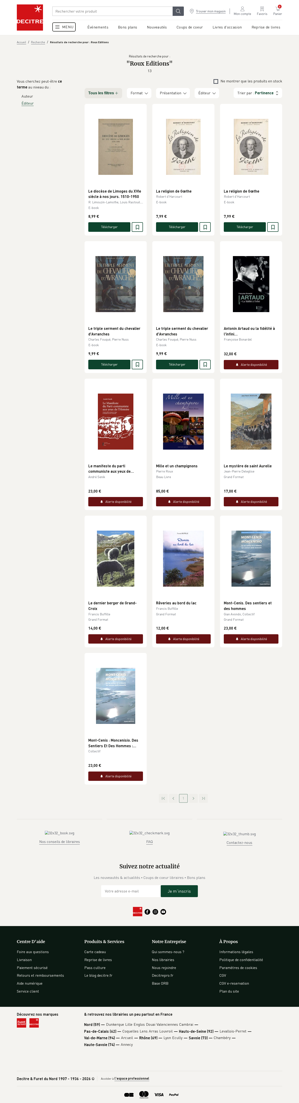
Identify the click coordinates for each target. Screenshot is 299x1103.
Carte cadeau (95, 951)
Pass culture (95, 967)
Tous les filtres (101, 93)
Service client (28, 991)
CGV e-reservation (234, 983)
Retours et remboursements (40, 975)
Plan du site (229, 991)
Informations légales (236, 951)
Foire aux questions (33, 951)
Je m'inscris (179, 891)
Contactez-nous (239, 842)
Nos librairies (163, 959)
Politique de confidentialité (241, 959)
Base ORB (160, 983)
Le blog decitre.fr (98, 975)
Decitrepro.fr (162, 975)
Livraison (24, 959)
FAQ (149, 841)
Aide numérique (30, 983)
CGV (222, 975)
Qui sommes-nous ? (168, 951)
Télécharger (109, 227)
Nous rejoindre (164, 967)
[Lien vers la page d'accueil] (30, 17)
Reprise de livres (98, 959)
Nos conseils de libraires (59, 841)
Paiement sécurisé (32, 967)
